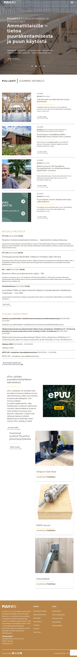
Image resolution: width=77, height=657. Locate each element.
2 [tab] (36, 66)
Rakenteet (37, 618)
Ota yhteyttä (56, 622)
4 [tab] (44, 66)
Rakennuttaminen (39, 615)
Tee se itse (37, 632)
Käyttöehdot (56, 611)
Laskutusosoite (57, 618)
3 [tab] (40, 66)
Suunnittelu (37, 622)
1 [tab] (32, 66)
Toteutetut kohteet (40, 611)
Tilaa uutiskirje (57, 625)
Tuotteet (36, 625)
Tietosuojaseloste (58, 615)
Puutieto (36, 629)
